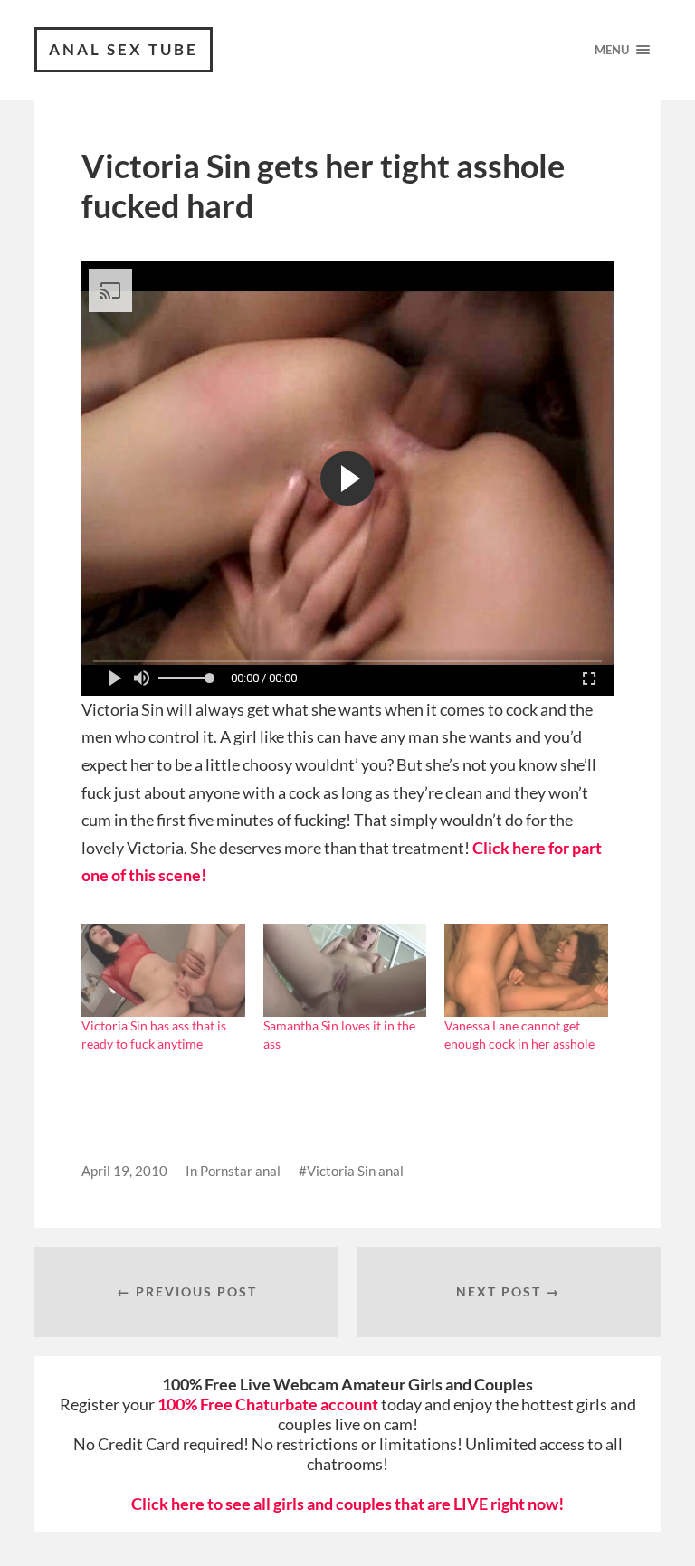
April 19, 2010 (124, 1171)
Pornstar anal (240, 1171)
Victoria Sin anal (355, 1171)
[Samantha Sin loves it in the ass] (344, 970)
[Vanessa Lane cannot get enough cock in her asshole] (525, 970)
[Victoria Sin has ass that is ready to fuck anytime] (162, 970)
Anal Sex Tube (123, 49)
